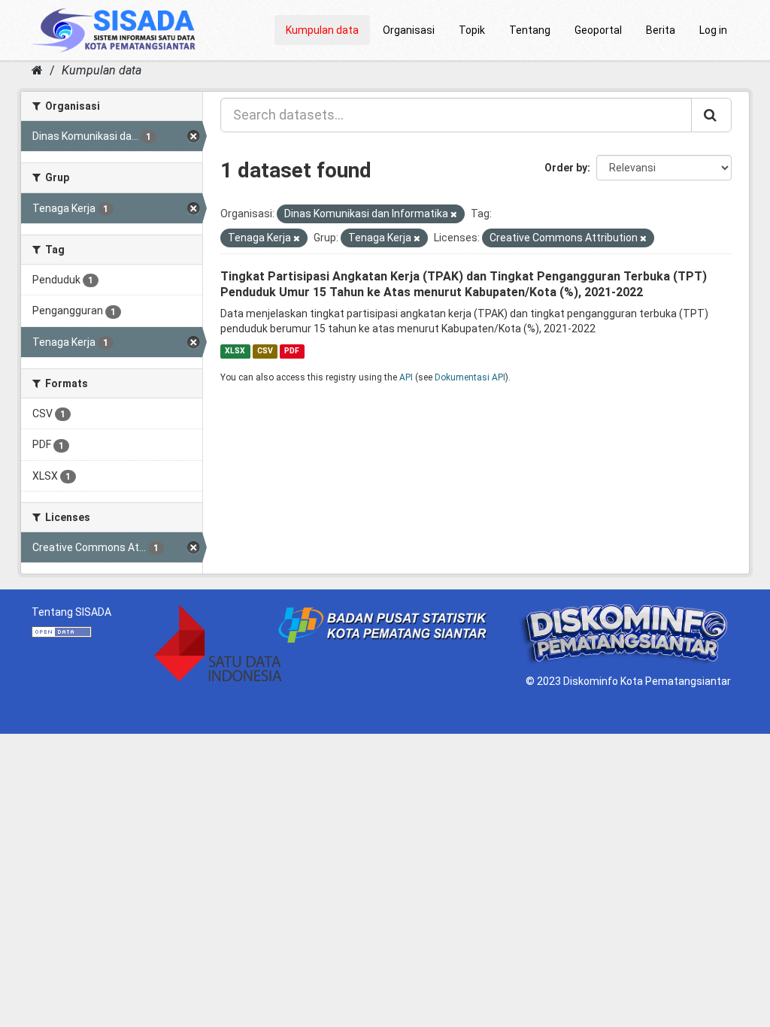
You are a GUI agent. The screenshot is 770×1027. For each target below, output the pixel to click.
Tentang (529, 30)
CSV (265, 351)
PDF (291, 351)
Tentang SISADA (71, 612)
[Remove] (453, 215)
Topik (472, 30)
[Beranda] (37, 70)
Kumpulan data (322, 30)
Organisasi (409, 30)
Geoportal (598, 30)
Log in (713, 30)
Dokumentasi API (470, 377)
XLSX (235, 351)
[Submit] (711, 115)
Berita (660, 30)
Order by (565, 168)
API (406, 377)
